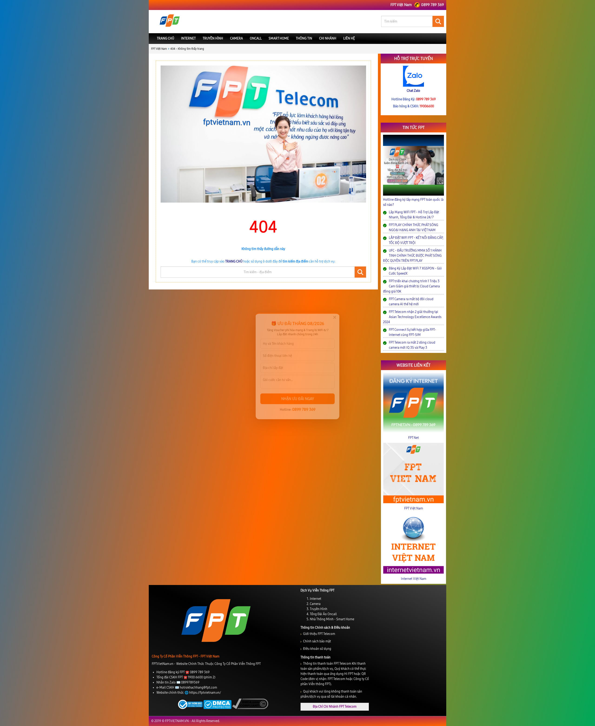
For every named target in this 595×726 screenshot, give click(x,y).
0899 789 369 (303, 406)
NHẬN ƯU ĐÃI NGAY (297, 396)
